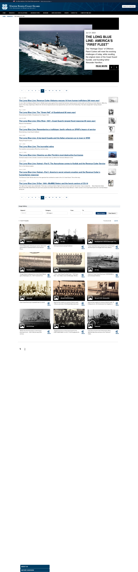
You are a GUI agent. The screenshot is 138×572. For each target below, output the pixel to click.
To (83, 210)
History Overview (27, 570)
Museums (45, 13)
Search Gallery (101, 213)
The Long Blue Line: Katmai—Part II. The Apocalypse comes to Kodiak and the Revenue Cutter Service (62, 163)
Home (4, 13)
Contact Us (74, 13)
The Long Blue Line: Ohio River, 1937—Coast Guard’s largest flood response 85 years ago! (57, 121)
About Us (24, 566)
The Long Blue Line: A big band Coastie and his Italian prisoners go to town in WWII (54, 138)
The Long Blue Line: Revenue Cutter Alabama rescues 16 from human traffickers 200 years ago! (59, 100)
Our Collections (22, 13)
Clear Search (112, 213)
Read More (84, 64)
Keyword (23, 210)
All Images (49, 213)
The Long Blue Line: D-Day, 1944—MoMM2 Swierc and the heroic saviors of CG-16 (53, 183)
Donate (67, 13)
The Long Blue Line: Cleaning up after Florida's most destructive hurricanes (51, 155)
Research (12, 13)
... (25, 90)
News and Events (56, 13)
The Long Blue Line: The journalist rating (36, 146)
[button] (46, 1)
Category (48, 210)
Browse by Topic (35, 13)
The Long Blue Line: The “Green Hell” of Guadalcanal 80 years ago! (47, 112)
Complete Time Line (86, 13)
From (72, 210)
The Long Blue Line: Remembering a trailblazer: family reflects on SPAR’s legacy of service (57, 129)
